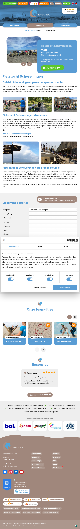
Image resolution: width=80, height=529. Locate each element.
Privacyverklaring (41, 523)
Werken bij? (44, 3)
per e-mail (71, 200)
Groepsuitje (65, 25)
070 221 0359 (7, 464)
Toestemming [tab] (14, 246)
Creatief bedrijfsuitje (12, 512)
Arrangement (7, 210)
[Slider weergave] (69, 317)
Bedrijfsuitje (14, 25)
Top (32, 3)
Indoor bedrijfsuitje (50, 512)
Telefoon (6, 234)
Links (10, 523)
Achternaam (6, 226)
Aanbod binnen (38, 468)
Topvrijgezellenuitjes (53, 500)
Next (29, 64)
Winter (21, 3)
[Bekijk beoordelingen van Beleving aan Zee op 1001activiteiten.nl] (21, 483)
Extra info (5, 523)
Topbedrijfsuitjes (12, 500)
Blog (55, 464)
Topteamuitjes (32, 500)
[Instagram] (10, 472)
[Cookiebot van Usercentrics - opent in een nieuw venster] (68, 240)
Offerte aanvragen (52, 68)
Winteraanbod (37, 464)
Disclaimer (16, 523)
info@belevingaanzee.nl (10, 466)
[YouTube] (21, 472)
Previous (23, 64)
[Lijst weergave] (75, 317)
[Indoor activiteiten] (30, 504)
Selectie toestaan (39, 287)
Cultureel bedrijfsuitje (31, 512)
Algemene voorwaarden (27, 523)
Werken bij (58, 467)
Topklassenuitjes (12, 504)
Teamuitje (40, 25)
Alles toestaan (65, 287)
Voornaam (6, 222)
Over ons (56, 457)
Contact (58, 3)
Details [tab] (40, 246)
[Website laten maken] (75, 526)
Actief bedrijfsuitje (11, 508)
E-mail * (5, 230)
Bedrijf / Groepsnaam (9, 214)
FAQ (51, 3)
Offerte (66, 3)
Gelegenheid (7, 218)
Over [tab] (66, 246)
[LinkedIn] (16, 472)
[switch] (28, 279)
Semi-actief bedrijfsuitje (31, 508)
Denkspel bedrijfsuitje (52, 508)
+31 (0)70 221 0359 (51, 200)
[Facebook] (5, 472)
